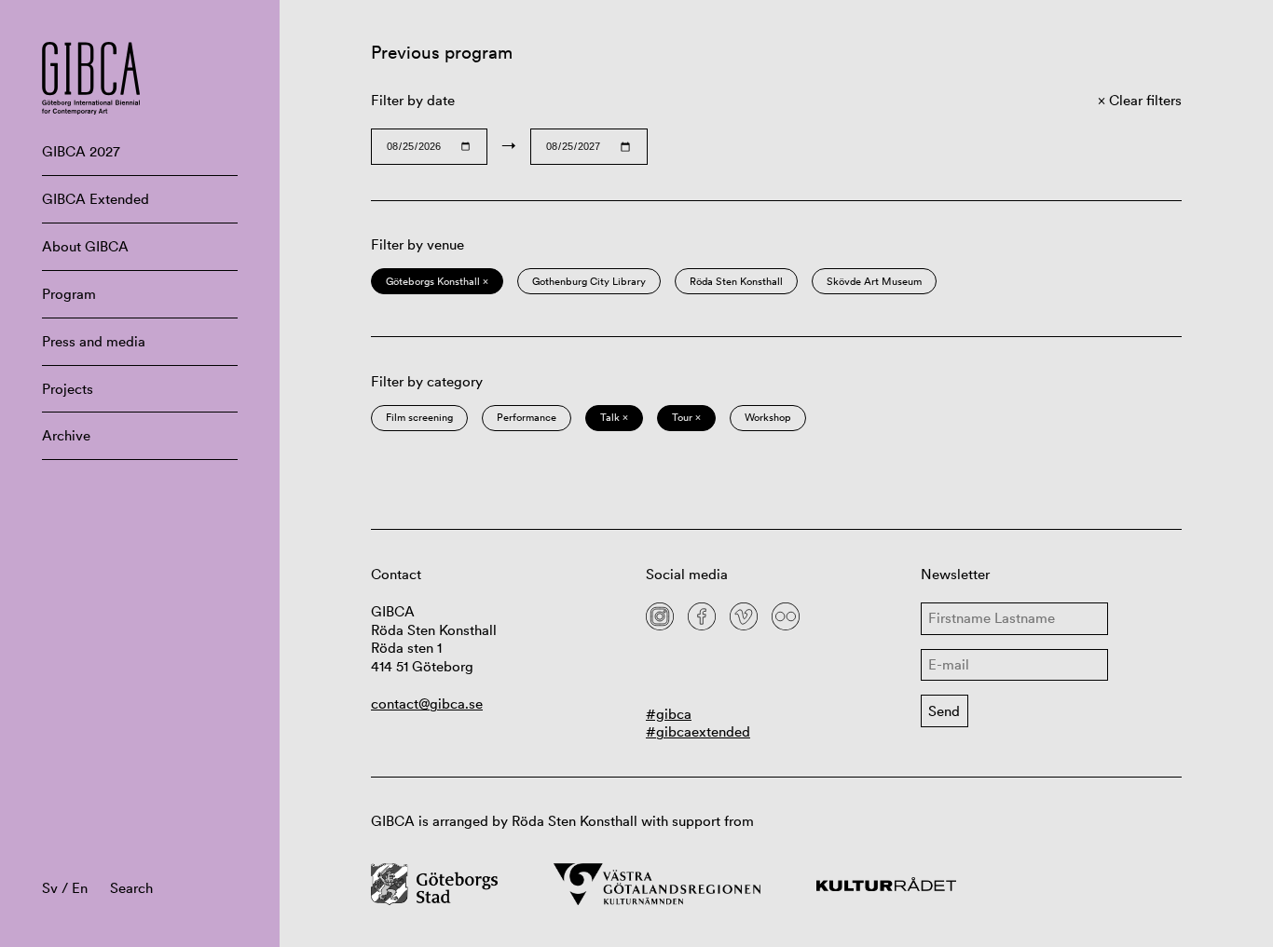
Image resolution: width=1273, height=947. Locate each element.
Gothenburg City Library (589, 281)
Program (69, 294)
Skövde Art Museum (874, 281)
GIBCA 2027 (81, 151)
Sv (50, 888)
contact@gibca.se (427, 703)
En (80, 888)
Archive (66, 435)
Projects (67, 389)
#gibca (668, 714)
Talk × (614, 417)
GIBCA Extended (95, 199)
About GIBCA (85, 246)
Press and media (93, 341)
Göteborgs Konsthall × (437, 281)
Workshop (768, 417)
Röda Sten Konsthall (736, 281)
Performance (526, 417)
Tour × (686, 417)
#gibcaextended (698, 731)
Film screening (419, 417)
